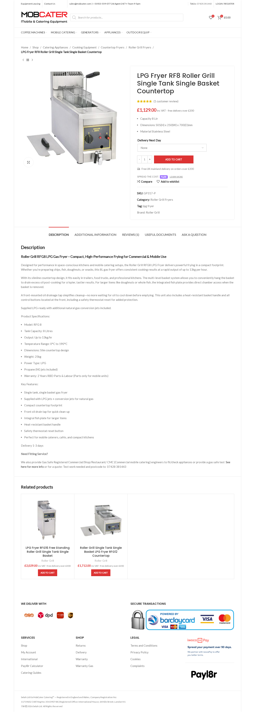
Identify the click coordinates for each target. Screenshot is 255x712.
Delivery (81, 652)
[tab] (59, 232)
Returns (81, 645)
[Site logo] (44, 17)
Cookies (135, 659)
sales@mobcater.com (80, 3)
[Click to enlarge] (28, 162)
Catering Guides (31, 672)
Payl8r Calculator (32, 666)
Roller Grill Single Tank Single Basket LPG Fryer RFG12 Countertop (101, 552)
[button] (47, 572)
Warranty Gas (84, 666)
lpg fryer (148, 206)
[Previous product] (23, 60)
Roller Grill (153, 212)
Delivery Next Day (149, 140)
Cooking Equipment (84, 47)
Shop (35, 47)
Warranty (82, 659)
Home (24, 47)
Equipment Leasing (30, 3)
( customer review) (166, 101)
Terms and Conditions (143, 645)
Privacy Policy (139, 652)
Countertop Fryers (112, 47)
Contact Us (49, 3)
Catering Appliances (55, 47)
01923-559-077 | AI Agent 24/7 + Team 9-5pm (117, 3)
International (29, 659)
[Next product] (32, 60)
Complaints (137, 666)
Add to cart (173, 159)
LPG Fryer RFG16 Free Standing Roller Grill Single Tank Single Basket (48, 552)
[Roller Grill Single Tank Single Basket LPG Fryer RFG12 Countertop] (101, 520)
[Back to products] (27, 60)
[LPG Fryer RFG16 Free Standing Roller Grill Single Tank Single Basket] (47, 520)
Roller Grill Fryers (140, 47)
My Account (28, 652)
